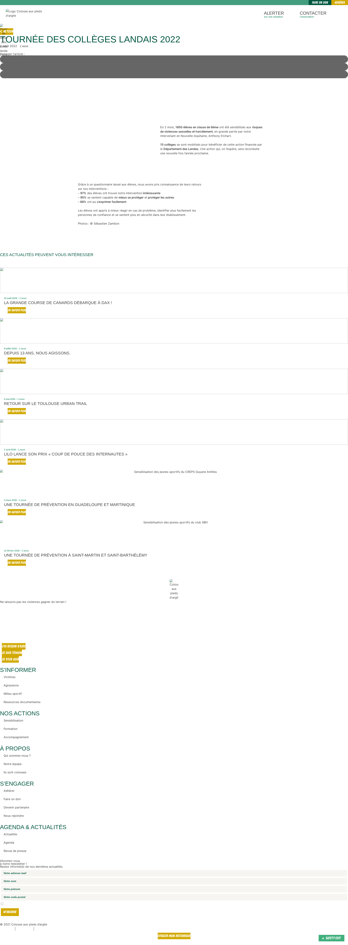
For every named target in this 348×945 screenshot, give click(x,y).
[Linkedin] (4, 633)
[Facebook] (4, 612)
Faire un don (12, 799)
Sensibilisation (13, 720)
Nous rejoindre (14, 816)
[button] (2, 420)
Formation (10, 729)
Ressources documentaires (22, 702)
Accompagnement (16, 737)
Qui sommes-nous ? (17, 755)
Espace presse (7, 929)
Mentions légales (24, 929)
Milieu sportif (13, 693)
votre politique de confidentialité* (82, 904)
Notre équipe (13, 764)
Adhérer (9, 791)
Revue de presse (15, 851)
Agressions (11, 685)
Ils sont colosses (15, 772)
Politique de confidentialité (47, 929)
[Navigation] (339, 14)
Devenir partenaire (16, 807)
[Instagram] (4, 623)
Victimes (9, 677)
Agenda (9, 842)
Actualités (10, 834)
